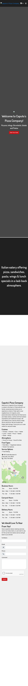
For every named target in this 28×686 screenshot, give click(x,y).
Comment (4, 557)
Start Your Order (14, 132)
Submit (4, 579)
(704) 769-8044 (8, 458)
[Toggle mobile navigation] (25, 3)
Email (3, 544)
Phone (3, 551)
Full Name (4, 538)
